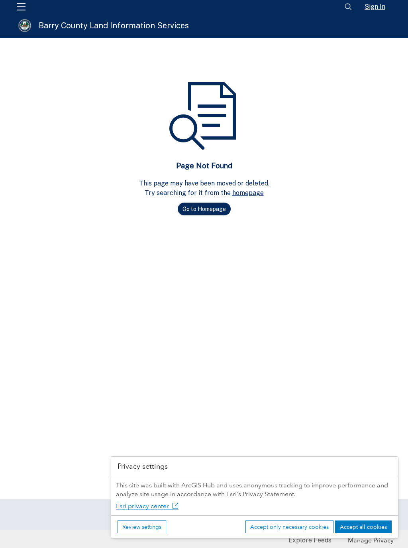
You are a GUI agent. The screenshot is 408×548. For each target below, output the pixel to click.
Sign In (375, 6)
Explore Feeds (310, 540)
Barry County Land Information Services (114, 25)
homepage (248, 193)
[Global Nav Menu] (21, 7)
